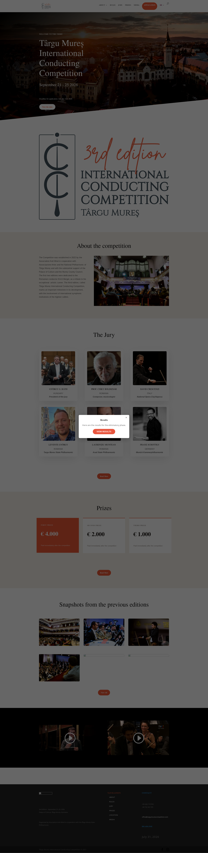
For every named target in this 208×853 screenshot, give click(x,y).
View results (104, 431)
